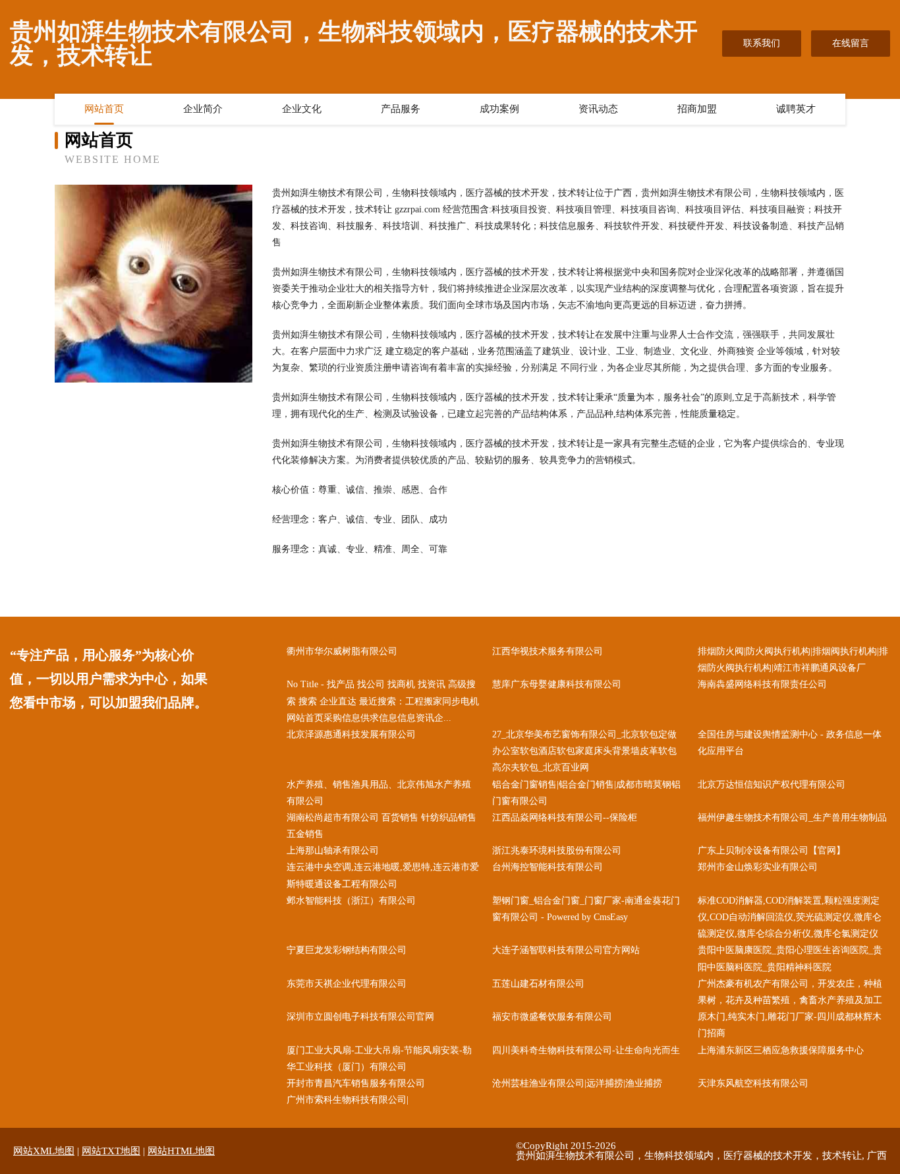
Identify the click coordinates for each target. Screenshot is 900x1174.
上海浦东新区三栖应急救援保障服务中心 (781, 1050)
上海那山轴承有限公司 (333, 850)
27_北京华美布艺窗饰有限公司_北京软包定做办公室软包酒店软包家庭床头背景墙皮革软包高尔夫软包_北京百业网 (584, 750)
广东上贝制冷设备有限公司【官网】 (771, 850)
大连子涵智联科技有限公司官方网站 (566, 950)
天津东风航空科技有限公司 (753, 1083)
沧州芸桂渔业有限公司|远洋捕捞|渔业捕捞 (577, 1083)
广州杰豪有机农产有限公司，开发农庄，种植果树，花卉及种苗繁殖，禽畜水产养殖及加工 (790, 992)
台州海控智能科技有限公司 (547, 867)
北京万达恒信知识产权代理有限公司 (771, 784)
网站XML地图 (43, 1151)
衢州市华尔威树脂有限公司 (342, 651)
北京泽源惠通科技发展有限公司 (351, 734)
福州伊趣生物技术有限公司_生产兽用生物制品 (792, 817)
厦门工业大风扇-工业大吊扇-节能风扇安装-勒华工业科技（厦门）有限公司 (379, 1058)
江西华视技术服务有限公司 (547, 651)
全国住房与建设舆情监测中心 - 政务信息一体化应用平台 (790, 742)
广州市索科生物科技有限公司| (347, 1100)
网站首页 (104, 109)
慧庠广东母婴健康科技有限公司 (556, 684)
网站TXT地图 (111, 1151)
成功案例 (499, 109)
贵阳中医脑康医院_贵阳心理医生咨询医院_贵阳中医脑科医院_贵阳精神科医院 (790, 958)
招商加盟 (697, 109)
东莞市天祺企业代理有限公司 (347, 984)
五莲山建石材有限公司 (538, 984)
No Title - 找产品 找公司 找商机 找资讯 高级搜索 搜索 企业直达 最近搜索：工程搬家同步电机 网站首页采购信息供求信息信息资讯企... (383, 700)
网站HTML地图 (181, 1151)
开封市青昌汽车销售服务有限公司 (356, 1083)
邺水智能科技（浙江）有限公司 (351, 901)
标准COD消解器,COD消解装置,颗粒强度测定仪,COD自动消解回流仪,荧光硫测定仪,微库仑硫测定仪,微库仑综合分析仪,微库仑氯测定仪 (790, 917)
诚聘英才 (796, 109)
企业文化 (302, 109)
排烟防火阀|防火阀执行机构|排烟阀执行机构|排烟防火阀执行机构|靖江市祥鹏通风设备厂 (793, 659)
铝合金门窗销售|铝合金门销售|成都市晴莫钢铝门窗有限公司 (586, 793)
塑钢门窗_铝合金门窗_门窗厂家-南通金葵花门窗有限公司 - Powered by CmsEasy (586, 909)
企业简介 (203, 109)
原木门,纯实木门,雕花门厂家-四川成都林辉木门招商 (790, 1025)
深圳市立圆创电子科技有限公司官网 (360, 1017)
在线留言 (850, 43)
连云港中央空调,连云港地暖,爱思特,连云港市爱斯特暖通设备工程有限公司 (383, 875)
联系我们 (761, 43)
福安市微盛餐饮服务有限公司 (552, 1017)
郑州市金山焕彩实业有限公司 (758, 867)
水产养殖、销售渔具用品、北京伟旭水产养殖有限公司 (379, 793)
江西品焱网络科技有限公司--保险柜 (564, 817)
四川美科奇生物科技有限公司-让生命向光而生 (586, 1050)
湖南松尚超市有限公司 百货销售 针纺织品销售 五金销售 (381, 826)
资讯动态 (598, 109)
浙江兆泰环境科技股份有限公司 (556, 850)
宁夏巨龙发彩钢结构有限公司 (347, 950)
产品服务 (400, 109)
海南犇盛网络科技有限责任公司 (762, 684)
